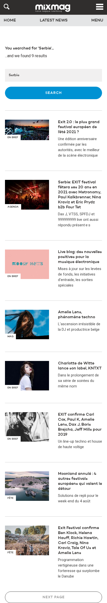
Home (10, 20)
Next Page (54, 597)
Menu (97, 20)
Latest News (54, 20)
